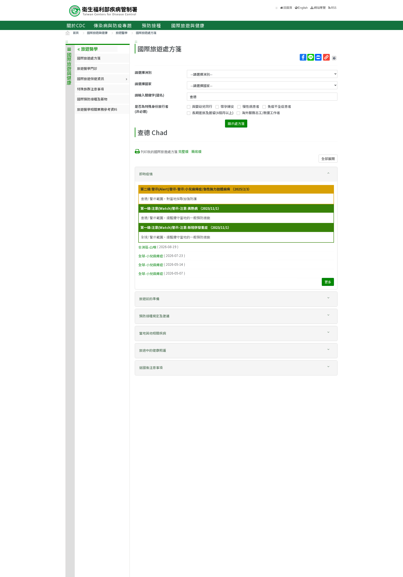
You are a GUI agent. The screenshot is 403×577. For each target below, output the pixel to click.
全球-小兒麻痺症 (150, 255)
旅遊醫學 (121, 32)
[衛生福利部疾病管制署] (103, 10)
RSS (333, 7)
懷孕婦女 (227, 106)
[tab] (236, 174)
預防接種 (151, 25)
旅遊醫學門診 (87, 68)
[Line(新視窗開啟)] (310, 57)
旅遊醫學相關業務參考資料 (97, 109)
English (303, 7)
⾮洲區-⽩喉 (147, 247)
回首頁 (287, 7)
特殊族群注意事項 (90, 88)
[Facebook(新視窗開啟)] (303, 57)
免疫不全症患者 (279, 106)
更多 (327, 281)
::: (66, 41)
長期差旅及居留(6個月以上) (212, 112)
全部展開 (328, 158)
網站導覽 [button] (320, 7)
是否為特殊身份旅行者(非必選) (151, 109)
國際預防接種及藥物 (92, 99)
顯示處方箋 (236, 123)
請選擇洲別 (143, 72)
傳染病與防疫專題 (113, 25)
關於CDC (76, 25)
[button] (236, 174)
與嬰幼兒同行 (202, 106)
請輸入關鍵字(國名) (149, 95)
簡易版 (196, 151)
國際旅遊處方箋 (146, 32)
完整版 (183, 151)
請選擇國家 (143, 83)
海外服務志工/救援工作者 (261, 112)
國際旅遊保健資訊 (90, 78)
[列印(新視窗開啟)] (318, 57)
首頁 (76, 32)
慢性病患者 (250, 106)
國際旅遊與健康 (188, 25)
